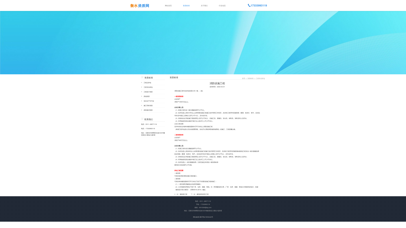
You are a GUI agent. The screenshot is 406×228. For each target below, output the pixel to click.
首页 (243, 78)
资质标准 (250, 78)
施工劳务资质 (148, 105)
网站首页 (168, 5)
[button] (190, 5)
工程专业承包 (148, 87)
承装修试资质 (148, 110)
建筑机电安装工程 (203, 194)
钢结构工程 (183, 194)
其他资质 (147, 96)
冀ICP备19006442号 (206, 217)
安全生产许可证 (149, 101)
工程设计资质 (148, 92)
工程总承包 (147, 82)
